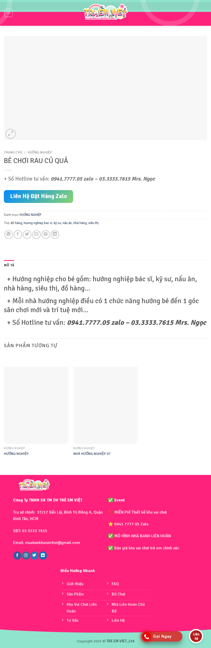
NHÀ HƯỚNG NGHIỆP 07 (92, 453)
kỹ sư (57, 223)
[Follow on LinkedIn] (43, 555)
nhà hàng (80, 223)
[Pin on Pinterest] (45, 234)
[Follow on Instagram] (26, 555)
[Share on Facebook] (18, 234)
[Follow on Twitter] (34, 555)
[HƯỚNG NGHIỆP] (36, 405)
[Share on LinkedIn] (55, 234)
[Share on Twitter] (27, 234)
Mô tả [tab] (9, 265)
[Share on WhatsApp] (8, 234)
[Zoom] (11, 134)
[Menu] (8, 13)
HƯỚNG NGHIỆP (40, 152)
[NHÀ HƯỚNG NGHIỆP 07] (105, 405)
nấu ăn (67, 223)
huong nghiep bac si (38, 223)
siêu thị (93, 223)
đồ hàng (16, 223)
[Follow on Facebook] (17, 555)
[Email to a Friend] (36, 234)
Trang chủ (13, 152)
